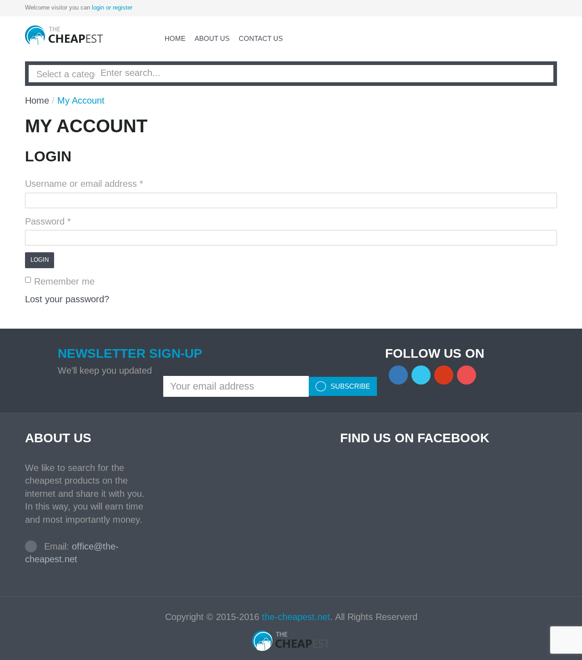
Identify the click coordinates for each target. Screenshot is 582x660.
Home (175, 38)
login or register (112, 7)
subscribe (349, 386)
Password (48, 221)
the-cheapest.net (296, 617)
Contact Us (261, 38)
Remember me (64, 281)
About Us (212, 38)
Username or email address (84, 184)
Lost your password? (67, 299)
